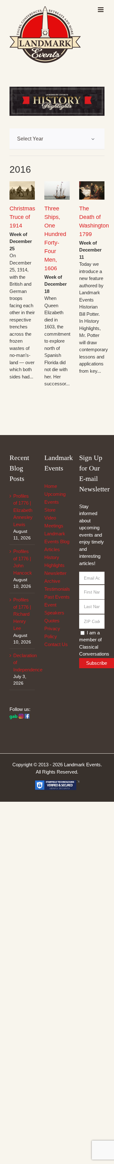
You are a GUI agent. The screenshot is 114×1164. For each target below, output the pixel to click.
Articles (52, 549)
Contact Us (56, 644)
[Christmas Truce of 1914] (22, 190)
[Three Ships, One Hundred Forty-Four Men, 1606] (57, 190)
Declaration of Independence (22, 662)
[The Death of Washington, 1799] (91, 190)
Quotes (52, 620)
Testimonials (57, 589)
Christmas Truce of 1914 (22, 217)
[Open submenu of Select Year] (92, 138)
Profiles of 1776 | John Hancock (22, 562)
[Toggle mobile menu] (101, 9)
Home (50, 486)
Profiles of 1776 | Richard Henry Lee (22, 614)
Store (49, 510)
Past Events (57, 597)
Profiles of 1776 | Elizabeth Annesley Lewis (22, 510)
